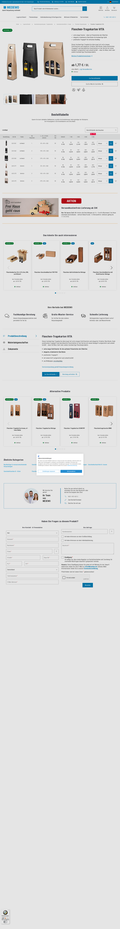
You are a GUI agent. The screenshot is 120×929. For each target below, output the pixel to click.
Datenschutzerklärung (72, 465)
